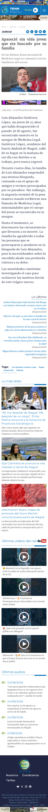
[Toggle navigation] (43, 10)
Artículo (22, 27)
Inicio (4, 27)
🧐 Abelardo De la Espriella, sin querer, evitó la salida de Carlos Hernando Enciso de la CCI (23, 571)
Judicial (13, 27)
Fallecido (19, 370)
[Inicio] (4, 10)
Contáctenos (30, 775)
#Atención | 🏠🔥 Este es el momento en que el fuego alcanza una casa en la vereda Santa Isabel (24, 658)
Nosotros (12, 775)
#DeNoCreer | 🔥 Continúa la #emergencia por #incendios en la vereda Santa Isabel (24, 601)
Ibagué (41, 367)
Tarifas (10, 780)
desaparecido (9, 370)
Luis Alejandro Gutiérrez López (24, 367)
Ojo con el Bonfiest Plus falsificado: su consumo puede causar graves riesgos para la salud (24, 341)
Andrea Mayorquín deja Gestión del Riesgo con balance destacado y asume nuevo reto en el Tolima (24, 305)
